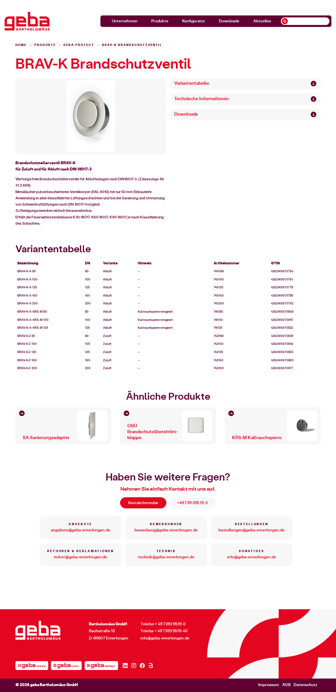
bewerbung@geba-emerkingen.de (166, 530)
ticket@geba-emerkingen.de (80, 557)
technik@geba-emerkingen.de (166, 557)
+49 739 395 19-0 (192, 503)
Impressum (268, 685)
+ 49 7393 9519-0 (170, 624)
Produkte (159, 21)
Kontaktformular (143, 503)
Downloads (229, 21)
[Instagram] (133, 665)
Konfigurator (193, 21)
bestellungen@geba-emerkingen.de (251, 530)
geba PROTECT (78, 45)
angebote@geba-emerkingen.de (80, 530)
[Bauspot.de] (150, 665)
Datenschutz (305, 685)
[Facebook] (142, 665)
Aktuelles (262, 21)
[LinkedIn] (125, 665)
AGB (286, 685)
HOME (21, 45)
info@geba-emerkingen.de (251, 557)
